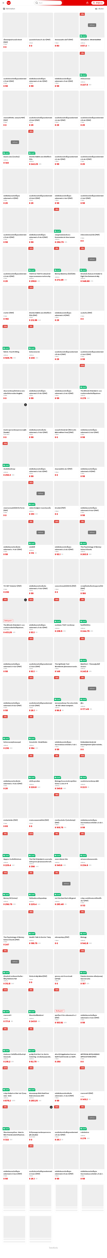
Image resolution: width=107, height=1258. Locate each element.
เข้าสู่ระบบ (99, 3)
